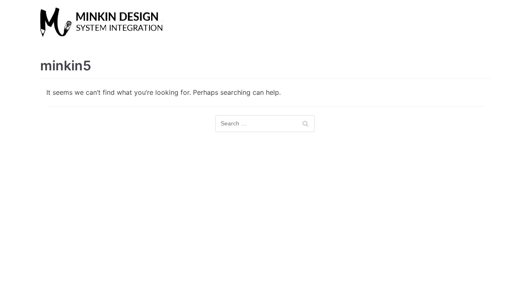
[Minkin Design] (102, 22)
